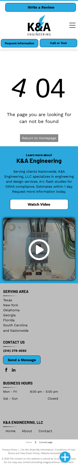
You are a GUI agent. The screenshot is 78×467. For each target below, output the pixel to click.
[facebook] (6, 370)
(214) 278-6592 (14, 351)
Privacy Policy (9, 449)
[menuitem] (10, 431)
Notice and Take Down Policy (23, 453)
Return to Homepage (39, 138)
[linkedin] (13, 370)
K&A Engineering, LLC (23, 422)
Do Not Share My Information (37, 449)
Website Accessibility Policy (55, 453)
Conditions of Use (64, 449)
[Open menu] (72, 25)
